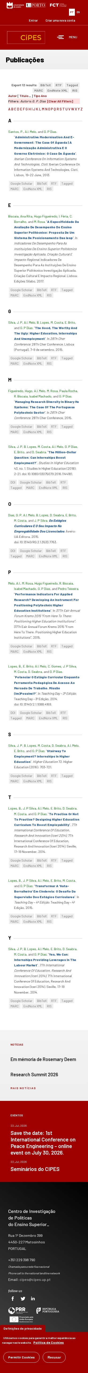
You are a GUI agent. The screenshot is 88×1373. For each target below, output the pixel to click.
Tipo (37, 96)
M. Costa (57, 322)
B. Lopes (43, 322)
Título (23, 96)
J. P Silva (40, 520)
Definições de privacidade (23, 1328)
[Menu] (60, 38)
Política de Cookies (48, 1342)
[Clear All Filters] (60, 101)
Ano (44, 96)
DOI (13, 482)
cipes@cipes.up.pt (35, 1279)
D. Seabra (39, 452)
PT (72, 12)
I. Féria (63, 216)
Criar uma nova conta (60, 20)
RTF (59, 85)
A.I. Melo (30, 132)
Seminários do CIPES (35, 1169)
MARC (38, 90)
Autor (12, 96)
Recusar (54, 1357)
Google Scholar (21, 183)
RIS (74, 90)
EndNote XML (57, 90)
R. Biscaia (21, 396)
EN (78, 12)
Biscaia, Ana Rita (20, 216)
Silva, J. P (15, 322)
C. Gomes (54, 666)
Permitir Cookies (21, 1357)
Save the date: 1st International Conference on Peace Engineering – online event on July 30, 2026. (43, 1142)
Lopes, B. (14, 666)
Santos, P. (15, 132)
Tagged (72, 85)
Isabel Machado (40, 396)
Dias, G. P (15, 515)
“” (45, 333)
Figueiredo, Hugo (20, 391)
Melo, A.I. (14, 583)
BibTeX (45, 85)
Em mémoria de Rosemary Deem (43, 1059)
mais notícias (23, 1088)
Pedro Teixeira (68, 589)
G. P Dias (50, 132)
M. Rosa (39, 222)
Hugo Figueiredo (45, 216)
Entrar (33, 20)
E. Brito (70, 322)
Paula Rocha (68, 391)
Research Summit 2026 (34, 1074)
